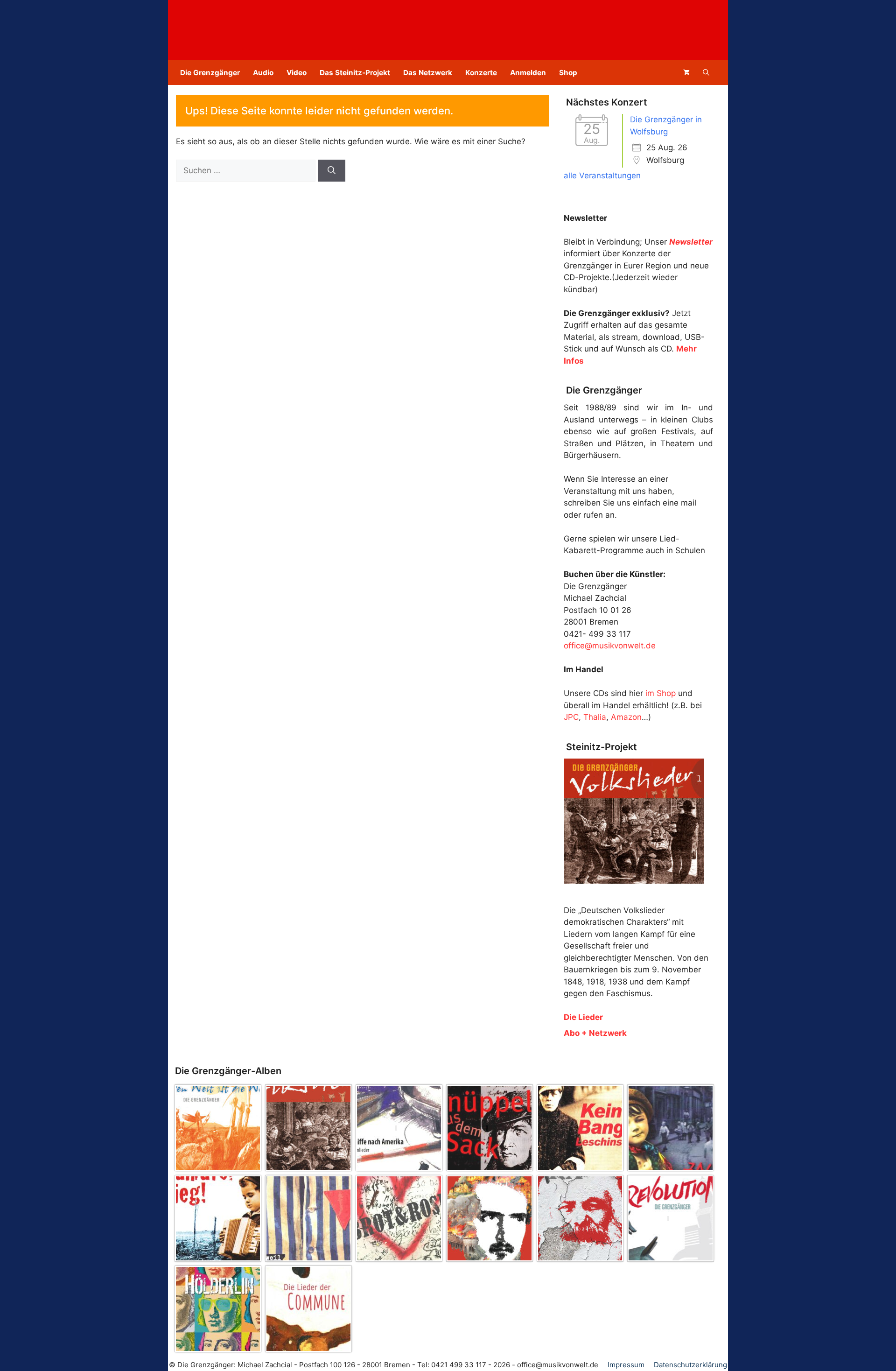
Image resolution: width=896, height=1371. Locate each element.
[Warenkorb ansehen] (686, 72)
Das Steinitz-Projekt (355, 72)
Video (297, 72)
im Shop (660, 693)
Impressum (626, 1364)
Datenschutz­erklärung (690, 1364)
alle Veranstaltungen (602, 175)
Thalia (594, 717)
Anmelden (528, 72)
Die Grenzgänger (210, 72)
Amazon (626, 717)
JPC (571, 717)
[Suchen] (331, 171)
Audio (263, 72)
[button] (706, 72)
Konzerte (481, 72)
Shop (568, 72)
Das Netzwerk (427, 72)
